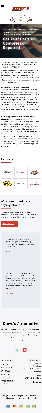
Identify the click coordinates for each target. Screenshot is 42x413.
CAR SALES (5, 371)
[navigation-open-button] (2, 5)
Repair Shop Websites (27, 396)
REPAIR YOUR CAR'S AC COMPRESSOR (18, 35)
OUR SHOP (5, 364)
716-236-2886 (30, 77)
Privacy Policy (32, 398)
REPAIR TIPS (6, 374)
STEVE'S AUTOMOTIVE (12, 29)
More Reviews (8, 224)
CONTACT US (6, 378)
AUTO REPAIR (6, 367)
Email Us (37, 382)
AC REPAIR (29, 32)
